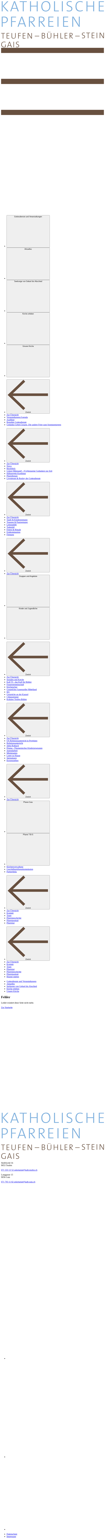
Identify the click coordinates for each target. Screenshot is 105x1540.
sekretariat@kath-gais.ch (24, 1182)
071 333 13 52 (7, 1170)
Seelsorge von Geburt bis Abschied (22, 986)
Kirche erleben (13, 989)
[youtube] (55, 1494)
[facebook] (55, 1272)
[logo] (52, 24)
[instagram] (55, 1409)
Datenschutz (12, 1534)
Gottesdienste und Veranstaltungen (21, 981)
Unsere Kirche (13, 991)
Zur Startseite (7, 1007)
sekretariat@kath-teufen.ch (25, 1170)
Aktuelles (11, 984)
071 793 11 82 (7, 1182)
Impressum (11, 1536)
